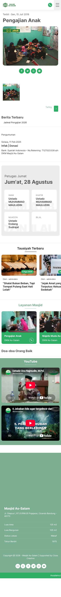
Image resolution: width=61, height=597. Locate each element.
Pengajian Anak (12, 335)
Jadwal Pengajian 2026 (15, 122)
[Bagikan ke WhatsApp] (33, 71)
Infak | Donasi (9, 145)
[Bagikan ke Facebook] (21, 71)
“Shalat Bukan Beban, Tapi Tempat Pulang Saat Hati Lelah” (19, 286)
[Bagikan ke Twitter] (27, 71)
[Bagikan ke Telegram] (39, 71)
